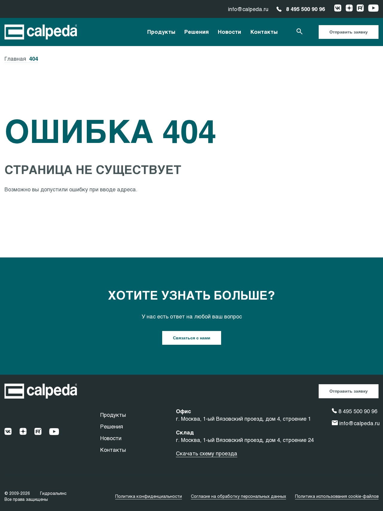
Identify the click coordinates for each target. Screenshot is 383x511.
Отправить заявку (348, 32)
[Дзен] (349, 8)
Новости (229, 31)
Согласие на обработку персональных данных (238, 496)
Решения (196, 31)
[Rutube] (360, 8)
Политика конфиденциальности (148, 496)
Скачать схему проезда (206, 453)
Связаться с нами (191, 337)
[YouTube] (373, 8)
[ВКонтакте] (337, 8)
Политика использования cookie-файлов (337, 496)
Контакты (264, 31)
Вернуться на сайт (29, 202)
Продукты (161, 31)
